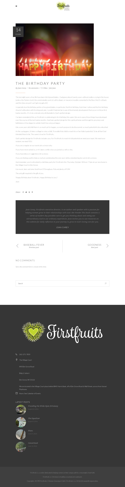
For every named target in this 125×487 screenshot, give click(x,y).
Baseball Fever (34, 244)
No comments (34, 88)
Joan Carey (22, 88)
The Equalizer (34, 418)
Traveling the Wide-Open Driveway (43, 406)
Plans (30, 431)
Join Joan (52, 88)
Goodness (94, 244)
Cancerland (33, 443)
